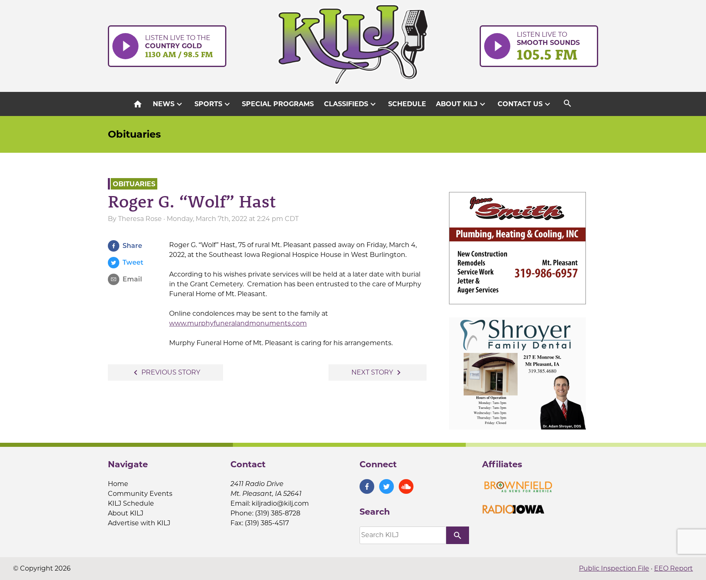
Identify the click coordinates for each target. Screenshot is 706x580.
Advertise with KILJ (139, 523)
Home (118, 484)
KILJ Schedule (131, 503)
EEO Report (673, 568)
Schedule (407, 104)
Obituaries (134, 134)
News (168, 104)
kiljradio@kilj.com (280, 503)
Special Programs (278, 104)
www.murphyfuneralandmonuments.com (238, 323)
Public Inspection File (614, 568)
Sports (213, 104)
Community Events (140, 493)
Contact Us (525, 104)
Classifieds (351, 104)
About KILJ (461, 104)
